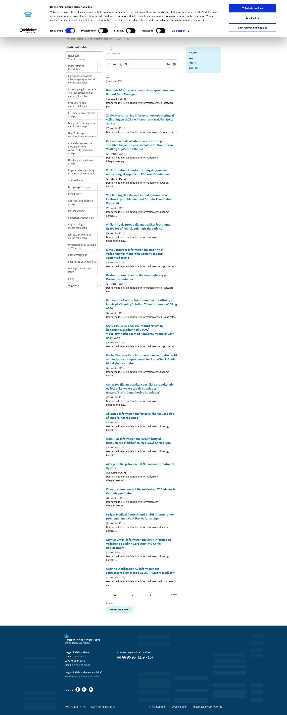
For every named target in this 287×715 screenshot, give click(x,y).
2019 (119, 38)
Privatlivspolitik (157, 706)
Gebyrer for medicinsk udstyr (80, 202)
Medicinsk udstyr (74, 38)
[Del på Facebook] (108, 64)
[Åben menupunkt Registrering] (99, 194)
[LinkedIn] (85, 691)
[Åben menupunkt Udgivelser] (99, 285)
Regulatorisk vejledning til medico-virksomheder (82, 171)
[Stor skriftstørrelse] (168, 64)
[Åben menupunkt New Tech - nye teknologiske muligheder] (99, 133)
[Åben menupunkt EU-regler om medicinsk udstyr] (99, 113)
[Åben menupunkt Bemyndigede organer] (99, 187)
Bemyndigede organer (80, 187)
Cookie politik (179, 706)
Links (71, 278)
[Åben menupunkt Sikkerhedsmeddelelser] (99, 217)
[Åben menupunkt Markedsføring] (99, 210)
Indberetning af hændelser (76, 67)
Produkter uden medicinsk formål (78, 104)
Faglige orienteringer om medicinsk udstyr (82, 124)
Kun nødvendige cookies (252, 27)
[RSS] (91, 691)
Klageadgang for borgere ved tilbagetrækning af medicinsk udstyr (82, 93)
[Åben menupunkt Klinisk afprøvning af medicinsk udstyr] (99, 234)
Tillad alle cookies (252, 8)
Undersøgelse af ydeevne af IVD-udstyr (82, 246)
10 (128, 38)
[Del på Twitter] (120, 64)
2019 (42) (193, 67)
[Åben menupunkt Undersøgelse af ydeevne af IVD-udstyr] (99, 244)
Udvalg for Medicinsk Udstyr (79, 270)
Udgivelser (74, 285)
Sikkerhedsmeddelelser (100, 38)
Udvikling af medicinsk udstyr (80, 161)
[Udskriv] (174, 64)
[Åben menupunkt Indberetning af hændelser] (99, 65)
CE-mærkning (75, 180)
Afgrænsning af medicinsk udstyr (77, 226)
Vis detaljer (178, 30)
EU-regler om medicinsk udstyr (81, 114)
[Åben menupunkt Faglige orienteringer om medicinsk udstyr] (99, 123)
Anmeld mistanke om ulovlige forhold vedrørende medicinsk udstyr (80, 148)
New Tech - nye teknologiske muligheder (82, 134)
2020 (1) (193, 63)
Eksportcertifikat (77, 254)
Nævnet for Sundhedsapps (76, 57)
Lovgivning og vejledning (82, 261)
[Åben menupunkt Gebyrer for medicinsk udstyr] (99, 200)
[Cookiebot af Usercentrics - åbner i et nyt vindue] (28, 30)
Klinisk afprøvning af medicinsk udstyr (79, 236)
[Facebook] (78, 691)
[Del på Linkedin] (114, 64)
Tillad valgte (253, 18)
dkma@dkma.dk (81, 664)
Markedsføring (76, 210)
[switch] (103, 30)
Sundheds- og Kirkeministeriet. (82, 676)
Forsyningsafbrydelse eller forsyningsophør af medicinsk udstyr (81, 79)
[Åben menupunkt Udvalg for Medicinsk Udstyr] (99, 268)
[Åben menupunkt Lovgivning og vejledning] (99, 261)
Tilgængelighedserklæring (207, 706)
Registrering (75, 194)
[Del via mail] (125, 64)
